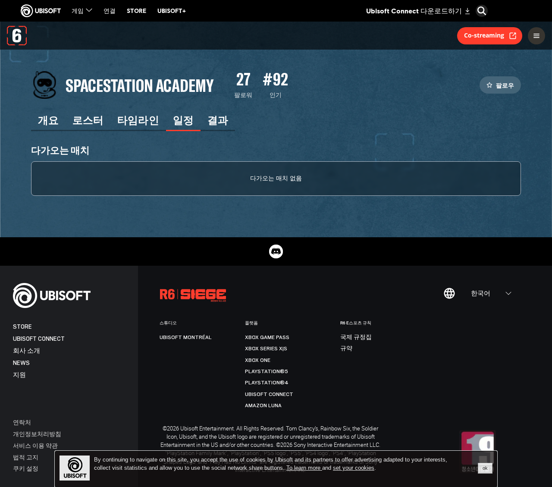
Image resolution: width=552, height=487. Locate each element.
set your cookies (353, 468)
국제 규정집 (356, 337)
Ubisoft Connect (39, 339)
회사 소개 (26, 351)
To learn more (304, 468)
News (21, 363)
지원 (19, 375)
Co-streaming (484, 35)
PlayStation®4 (267, 383)
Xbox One (257, 360)
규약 (346, 349)
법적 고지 (25, 457)
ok (485, 468)
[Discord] (276, 251)
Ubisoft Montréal (186, 337)
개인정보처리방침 (37, 434)
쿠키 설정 (25, 468)
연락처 (22, 422)
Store (22, 327)
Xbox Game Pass (267, 337)
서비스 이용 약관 (35, 445)
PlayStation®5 (266, 371)
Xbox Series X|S (266, 349)
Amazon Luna (263, 405)
